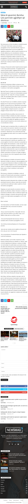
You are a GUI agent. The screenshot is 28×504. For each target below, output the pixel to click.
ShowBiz (2, 488)
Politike (2, 482)
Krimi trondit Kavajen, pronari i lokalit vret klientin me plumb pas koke (5, 339)
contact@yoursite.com (16, 441)
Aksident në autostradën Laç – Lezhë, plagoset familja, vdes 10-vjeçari (5, 310)
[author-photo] (14, 319)
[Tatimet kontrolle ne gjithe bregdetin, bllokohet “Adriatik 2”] (14, 334)
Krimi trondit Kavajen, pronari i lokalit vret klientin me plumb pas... (17, 454)
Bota (2, 493)
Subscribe (24, 392)
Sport (2, 484)
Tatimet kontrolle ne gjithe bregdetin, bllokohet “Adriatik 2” (14, 338)
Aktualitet (5, 10)
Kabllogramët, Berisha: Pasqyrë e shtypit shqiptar (13, 412)
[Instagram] (12, 444)
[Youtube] (18, 444)
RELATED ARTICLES (8, 328)
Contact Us (22, 500)
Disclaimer (5, 500)
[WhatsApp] (12, 26)
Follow (24, 389)
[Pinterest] (8, 26)
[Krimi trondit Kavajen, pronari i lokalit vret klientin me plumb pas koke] (5, 334)
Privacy (10, 500)
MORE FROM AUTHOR (19, 328)
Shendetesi (3, 491)
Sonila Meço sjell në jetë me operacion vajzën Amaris (14, 417)
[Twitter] (5, 26)
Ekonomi (2, 486)
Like (25, 386)
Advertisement (16, 500)
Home (2, 10)
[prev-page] (13, 343)
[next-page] (15, 343)
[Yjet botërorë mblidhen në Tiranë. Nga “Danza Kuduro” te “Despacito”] (23, 334)
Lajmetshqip (4, 22)
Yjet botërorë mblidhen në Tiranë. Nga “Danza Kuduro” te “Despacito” (23, 339)
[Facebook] (2, 26)
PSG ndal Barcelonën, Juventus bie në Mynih (21, 307)
